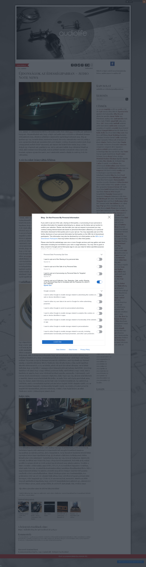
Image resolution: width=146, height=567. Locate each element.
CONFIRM (58, 342)
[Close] (110, 218)
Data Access (73, 349)
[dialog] (73, 283)
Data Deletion (61, 349)
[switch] (99, 259)
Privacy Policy (85, 349)
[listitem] (73, 254)
